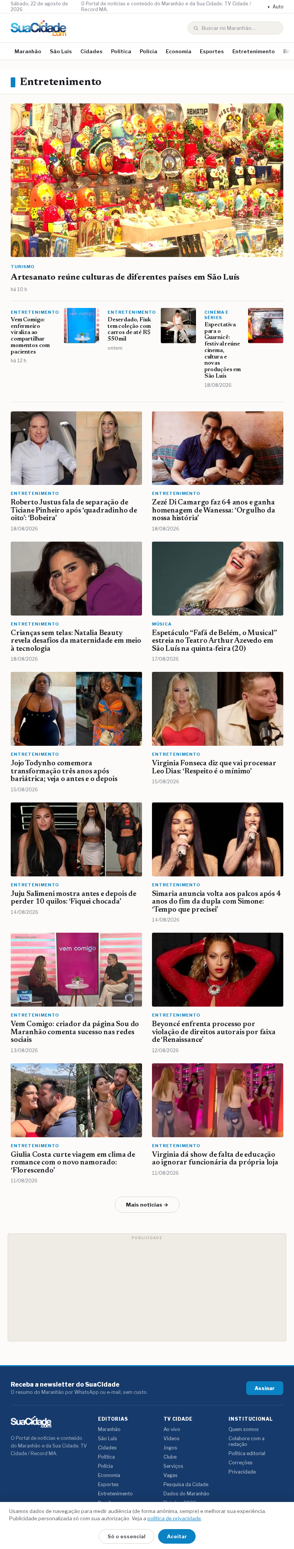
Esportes (212, 51)
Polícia (148, 51)
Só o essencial (126, 1536)
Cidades (91, 51)
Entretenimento (253, 51)
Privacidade (242, 1472)
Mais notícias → (147, 1205)
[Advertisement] (147, 1287)
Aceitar (177, 1536)
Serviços (173, 1466)
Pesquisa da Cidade (185, 1484)
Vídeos (171, 1438)
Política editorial (247, 1453)
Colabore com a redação (247, 1441)
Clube (169, 1457)
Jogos (170, 1448)
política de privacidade (174, 1518)
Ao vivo (171, 1429)
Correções (241, 1462)
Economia (178, 51)
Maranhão (28, 51)
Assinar (265, 1388)
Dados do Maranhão (186, 1494)
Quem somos (244, 1429)
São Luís (61, 51)
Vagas (170, 1475)
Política (121, 51)
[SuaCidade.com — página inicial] (38, 28)
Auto (275, 7)
